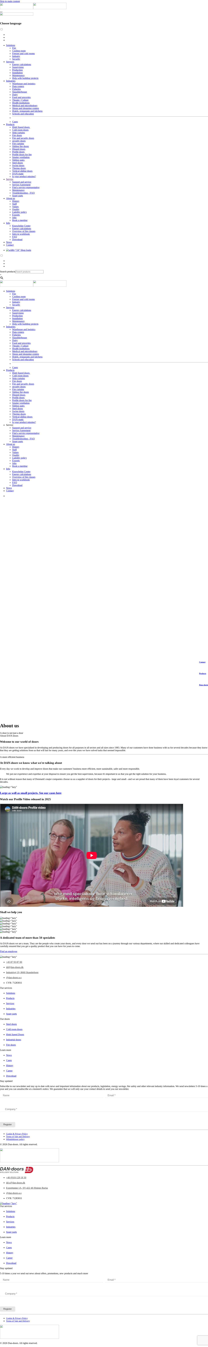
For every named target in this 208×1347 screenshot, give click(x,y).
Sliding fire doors (20, 146)
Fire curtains (18, 143)
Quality (15, 209)
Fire (14, 48)
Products (10, 124)
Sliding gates (18, 160)
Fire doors (17, 135)
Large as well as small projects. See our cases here (30, 793)
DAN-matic (18, 173)
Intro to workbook (21, 234)
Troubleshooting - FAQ (23, 193)
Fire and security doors (23, 138)
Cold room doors (20, 130)
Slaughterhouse (19, 92)
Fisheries (16, 89)
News (9, 242)
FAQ (14, 236)
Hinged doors (18, 149)
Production (17, 70)
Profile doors (18, 152)
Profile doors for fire (22, 154)
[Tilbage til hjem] (33, 8)
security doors (19, 141)
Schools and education (23, 113)
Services (10, 61)
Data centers (18, 86)
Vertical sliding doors (22, 171)
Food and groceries (21, 97)
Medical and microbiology (24, 105)
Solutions (10, 45)
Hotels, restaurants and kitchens (27, 111)
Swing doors (18, 165)
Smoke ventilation (21, 157)
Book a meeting (19, 220)
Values (15, 206)
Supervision (18, 67)
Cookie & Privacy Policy (17, 1134)
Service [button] (9, 425)
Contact (10, 245)
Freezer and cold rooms (23, 53)
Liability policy (19, 212)
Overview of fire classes (23, 231)
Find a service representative (25, 187)
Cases (15, 121)
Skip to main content (10, 1)
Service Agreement (21, 184)
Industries (10, 81)
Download (17, 239)
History (15, 201)
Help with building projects (25, 78)
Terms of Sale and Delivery (18, 1136)
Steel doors (17, 162)
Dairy (15, 94)
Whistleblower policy (15, 1139)
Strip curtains (18, 132)
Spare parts (17, 195)
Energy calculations (21, 64)
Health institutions (21, 103)
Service (9, 179)
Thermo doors (19, 168)
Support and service (21, 182)
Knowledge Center (21, 225)
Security (16, 59)
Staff (14, 204)
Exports (16, 215)
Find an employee (8, 951)
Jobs (14, 217)
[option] (107, 34)
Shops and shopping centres (25, 108)
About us (10, 198)
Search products (7, 271)
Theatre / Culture (20, 100)
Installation (17, 72)
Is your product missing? (24, 176)
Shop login (25, 250)
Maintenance (18, 75)
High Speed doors (21, 127)
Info (8, 223)
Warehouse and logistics (23, 83)
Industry (16, 56)
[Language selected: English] (104, 35)
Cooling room (19, 50)
